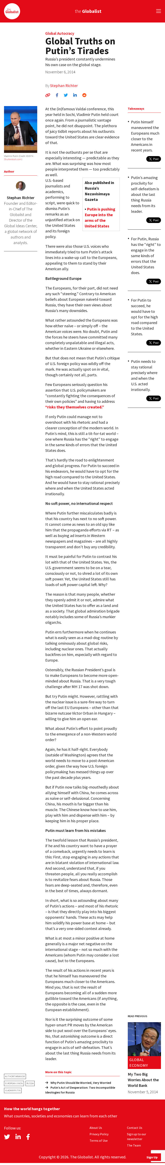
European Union (14, 1083)
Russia (30, 1083)
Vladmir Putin (13, 1090)
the (88, 11)
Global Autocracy (59, 33)
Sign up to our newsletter (136, 1136)
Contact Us (134, 1128)
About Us (96, 1128)
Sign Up (152, 1157)
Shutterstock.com (13, 159)
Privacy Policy (99, 1134)
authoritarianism (15, 1076)
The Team (134, 1145)
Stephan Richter (64, 85)
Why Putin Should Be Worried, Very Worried (81, 1083)
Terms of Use (99, 1140)
